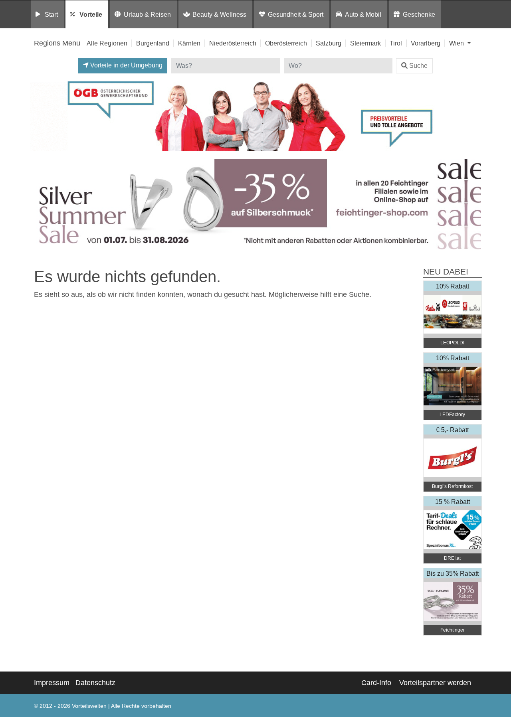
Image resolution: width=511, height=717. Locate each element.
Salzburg (328, 43)
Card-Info (376, 683)
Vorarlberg (425, 43)
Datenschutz (95, 683)
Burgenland (152, 43)
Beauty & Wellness (219, 14)
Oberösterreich (286, 43)
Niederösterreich (232, 43)
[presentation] (38, 204)
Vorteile (90, 14)
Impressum (51, 683)
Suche (418, 65)
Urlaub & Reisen (147, 14)
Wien (457, 43)
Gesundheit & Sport (295, 14)
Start (51, 14)
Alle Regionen (107, 43)
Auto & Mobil (363, 14)
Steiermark (365, 43)
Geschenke (419, 14)
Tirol (396, 43)
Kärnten (189, 43)
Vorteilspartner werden (435, 683)
